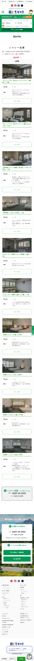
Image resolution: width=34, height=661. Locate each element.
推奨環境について (24, 613)
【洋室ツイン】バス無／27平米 (12, 334)
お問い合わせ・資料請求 (25, 620)
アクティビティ (5, 593)
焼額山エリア (23, 601)
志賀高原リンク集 (6, 627)
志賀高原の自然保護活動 (7, 624)
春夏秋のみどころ (6, 598)
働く (21, 595)
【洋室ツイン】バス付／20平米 (12, 374)
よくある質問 (5, 631)
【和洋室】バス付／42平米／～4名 (13, 212)
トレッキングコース (7, 600)
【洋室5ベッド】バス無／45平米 (12, 454)
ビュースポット (24, 591)
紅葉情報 (4, 604)
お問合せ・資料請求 (18, 552)
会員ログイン (5, 634)
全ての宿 (29, 17)
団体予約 (18, 559)
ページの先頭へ (32, 331)
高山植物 (4, 602)
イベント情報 (5, 607)
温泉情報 (22, 587)
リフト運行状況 (6, 605)
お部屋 (21, 658)
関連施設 (22, 593)
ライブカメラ (5, 613)
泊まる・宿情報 (5, 590)
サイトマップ (5, 629)
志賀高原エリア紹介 (24, 597)
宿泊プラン (13, 658)
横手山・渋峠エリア (25, 606)
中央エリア (23, 603)
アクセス (5, 1)
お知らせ (4, 615)
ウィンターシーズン (7, 588)
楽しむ (3, 596)
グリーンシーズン (6, 586)
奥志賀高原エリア (24, 599)
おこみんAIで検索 (18, 29)
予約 (4, 594)
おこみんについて (6, 618)
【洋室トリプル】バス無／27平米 (12, 414)
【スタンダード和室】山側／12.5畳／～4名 (15, 294)
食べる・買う (23, 585)
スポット (22, 589)
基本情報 (4, 658)
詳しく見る (17, 101)
